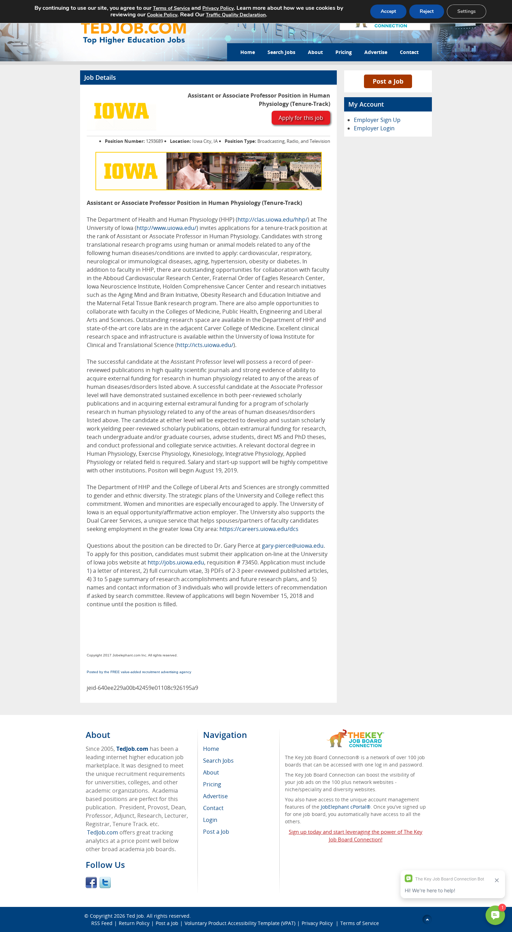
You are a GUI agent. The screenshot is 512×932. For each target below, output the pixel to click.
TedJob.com (132, 749)
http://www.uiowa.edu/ (166, 228)
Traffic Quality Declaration (236, 14)
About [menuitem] (211, 772)
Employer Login (374, 128)
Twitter (105, 882)
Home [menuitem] (211, 749)
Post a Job (388, 81)
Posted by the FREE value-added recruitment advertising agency (139, 672)
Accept (388, 11)
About (315, 52)
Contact (409, 52)
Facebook (91, 882)
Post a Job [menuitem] (216, 831)
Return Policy (134, 923)
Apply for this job (301, 118)
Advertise (375, 52)
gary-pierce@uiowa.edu (293, 545)
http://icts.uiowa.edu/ (205, 345)
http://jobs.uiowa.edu (176, 562)
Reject (427, 11)
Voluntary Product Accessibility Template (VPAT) (240, 923)
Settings (466, 11)
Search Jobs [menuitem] (218, 760)
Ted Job (135, 915)
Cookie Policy (162, 14)
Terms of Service (359, 923)
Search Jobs (281, 52)
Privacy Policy (318, 923)
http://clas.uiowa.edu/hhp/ (273, 219)
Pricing (343, 52)
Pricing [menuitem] (212, 784)
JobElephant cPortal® (346, 806)
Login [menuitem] (210, 820)
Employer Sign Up (377, 120)
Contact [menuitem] (213, 808)
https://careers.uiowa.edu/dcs (258, 529)
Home (247, 52)
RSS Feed (102, 923)
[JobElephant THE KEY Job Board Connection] (355, 732)
